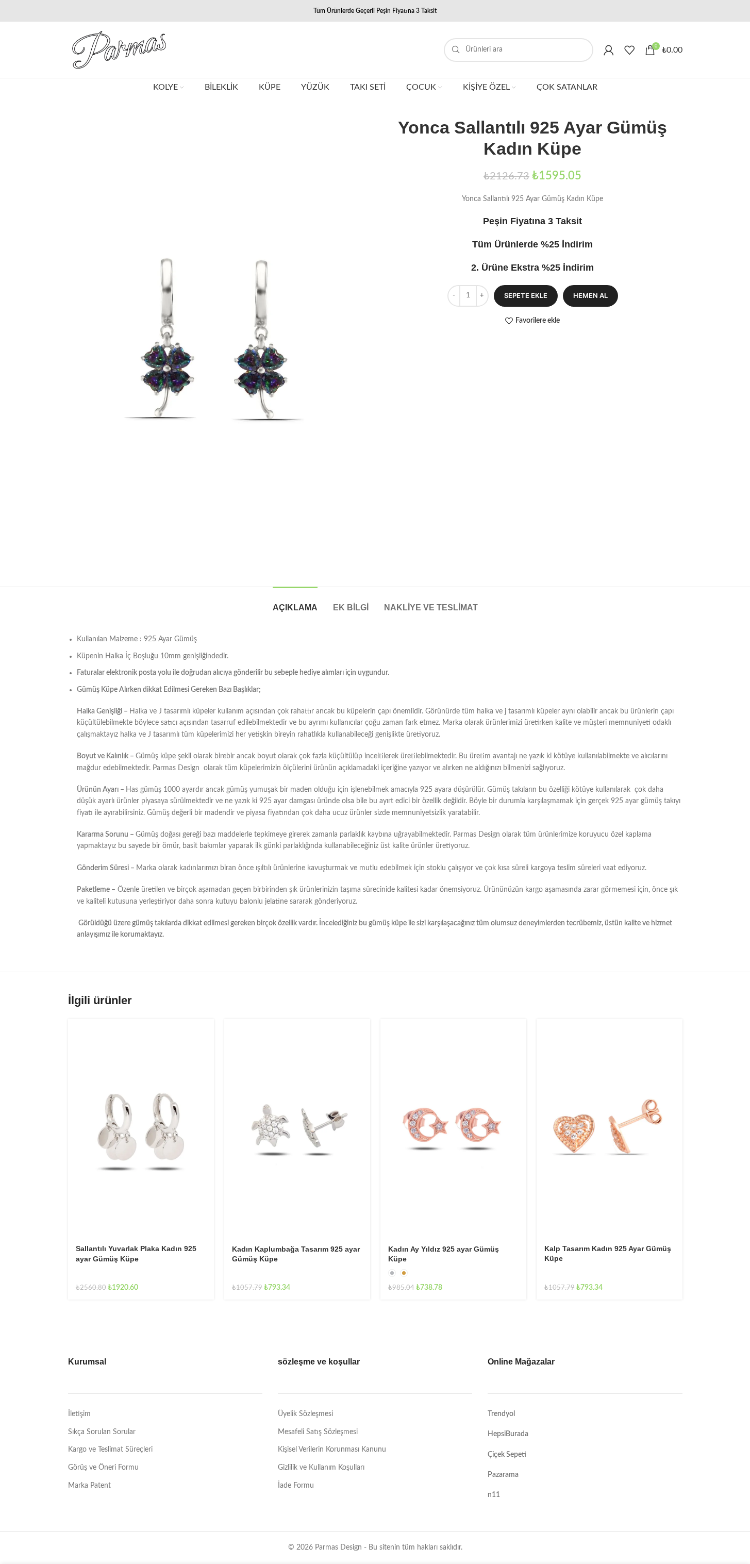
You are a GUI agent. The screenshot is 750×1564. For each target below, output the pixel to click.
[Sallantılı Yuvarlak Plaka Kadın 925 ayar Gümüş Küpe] (141, 1128)
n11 (494, 1495)
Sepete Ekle (525, 295)
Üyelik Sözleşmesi (305, 1414)
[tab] (295, 602)
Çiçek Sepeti (507, 1454)
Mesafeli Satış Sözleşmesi (318, 1432)
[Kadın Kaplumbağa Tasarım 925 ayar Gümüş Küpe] (297, 1128)
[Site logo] (119, 49)
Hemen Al (590, 295)
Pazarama (503, 1474)
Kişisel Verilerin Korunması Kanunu (332, 1449)
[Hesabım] (608, 50)
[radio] (392, 1273)
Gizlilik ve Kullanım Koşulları (321, 1467)
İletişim (79, 1414)
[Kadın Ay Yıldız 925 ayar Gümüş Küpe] (453, 1128)
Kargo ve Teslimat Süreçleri (110, 1449)
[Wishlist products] (629, 50)
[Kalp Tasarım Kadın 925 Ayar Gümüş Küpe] (609, 1128)
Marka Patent (89, 1485)
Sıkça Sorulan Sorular (102, 1432)
